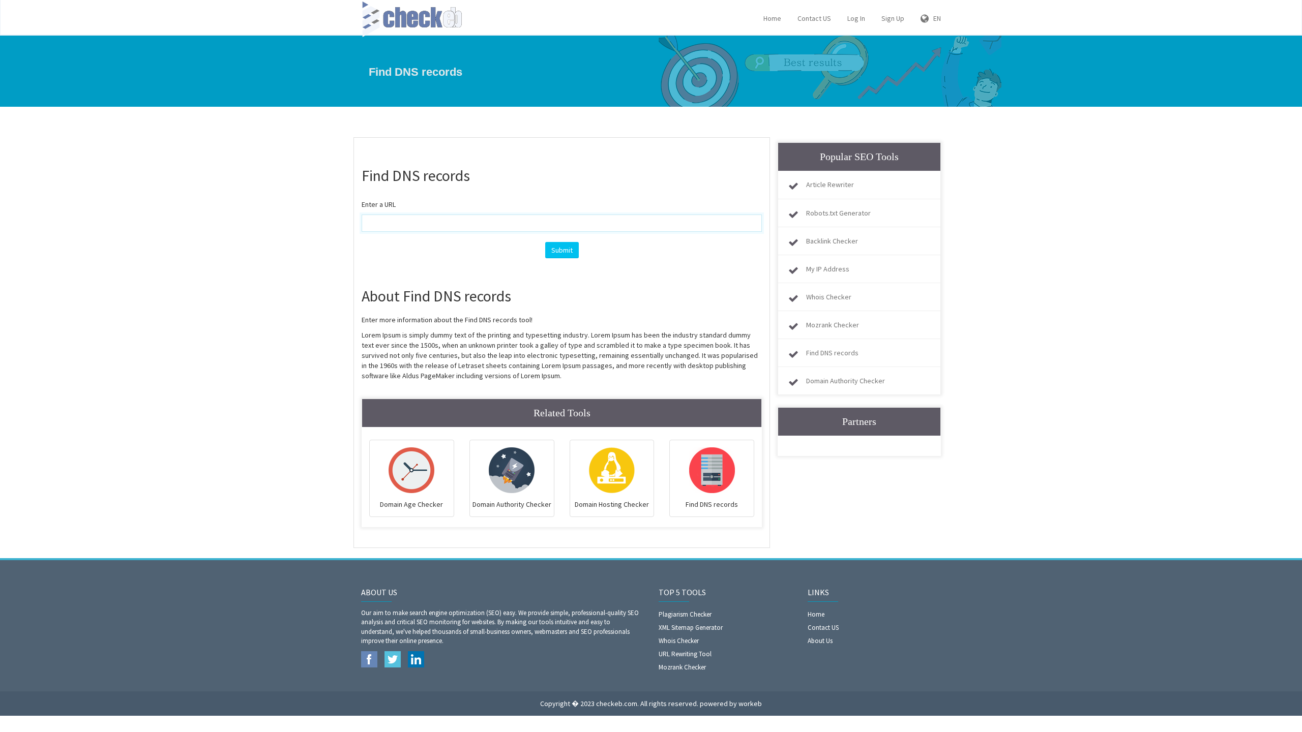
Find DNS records (832, 352)
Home (772, 18)
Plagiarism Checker (685, 614)
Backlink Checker (832, 241)
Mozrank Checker (832, 324)
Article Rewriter (830, 184)
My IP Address (827, 268)
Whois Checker (828, 296)
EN (935, 18)
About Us (820, 640)
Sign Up (892, 18)
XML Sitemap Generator (691, 627)
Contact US (814, 18)
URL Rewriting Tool (685, 654)
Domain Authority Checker (845, 380)
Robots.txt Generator (838, 213)
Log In (856, 18)
